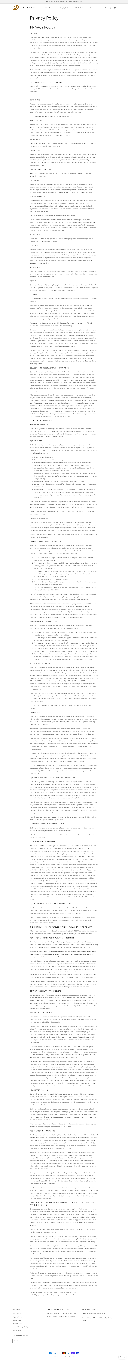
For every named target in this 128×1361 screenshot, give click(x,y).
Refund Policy (16, 1330)
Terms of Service (17, 1314)
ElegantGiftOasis (61, 1356)
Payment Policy (17, 1323)
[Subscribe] (44, 1341)
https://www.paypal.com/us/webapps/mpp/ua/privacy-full (54, 1295)
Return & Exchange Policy (20, 1327)
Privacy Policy (16, 1320)
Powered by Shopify (69, 1356)
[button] (51, 8)
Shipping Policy (17, 1317)
